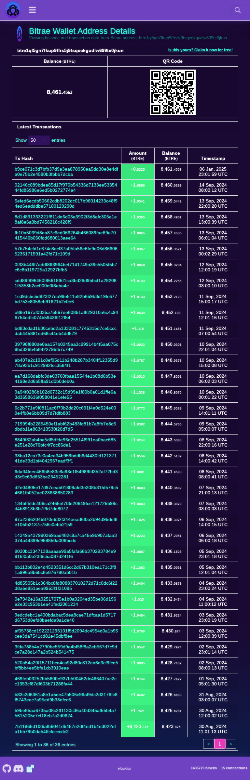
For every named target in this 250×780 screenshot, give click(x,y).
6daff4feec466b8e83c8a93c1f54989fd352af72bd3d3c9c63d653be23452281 (66, 474)
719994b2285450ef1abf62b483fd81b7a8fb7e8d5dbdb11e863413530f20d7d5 (65, 426)
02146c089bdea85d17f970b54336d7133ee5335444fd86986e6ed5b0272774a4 (66, 187)
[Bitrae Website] (30, 768)
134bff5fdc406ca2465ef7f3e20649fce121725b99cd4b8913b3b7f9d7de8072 (66, 506)
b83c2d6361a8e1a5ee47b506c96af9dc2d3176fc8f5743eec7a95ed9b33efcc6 (66, 697)
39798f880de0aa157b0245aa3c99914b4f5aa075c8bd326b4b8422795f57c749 (66, 347)
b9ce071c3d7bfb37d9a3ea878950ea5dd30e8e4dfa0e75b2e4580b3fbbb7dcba (66, 171)
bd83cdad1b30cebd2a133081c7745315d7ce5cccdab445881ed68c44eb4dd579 (66, 331)
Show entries (40, 140)
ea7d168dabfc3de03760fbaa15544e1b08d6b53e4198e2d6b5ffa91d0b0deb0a (65, 378)
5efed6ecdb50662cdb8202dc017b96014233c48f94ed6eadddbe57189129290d (66, 203)
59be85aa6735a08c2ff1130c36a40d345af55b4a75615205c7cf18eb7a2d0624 (66, 713)
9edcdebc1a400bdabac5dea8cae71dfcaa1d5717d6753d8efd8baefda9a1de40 (65, 617)
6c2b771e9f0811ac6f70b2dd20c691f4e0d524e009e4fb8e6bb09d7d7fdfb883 (65, 410)
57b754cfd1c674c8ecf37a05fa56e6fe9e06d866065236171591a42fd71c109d (66, 251)
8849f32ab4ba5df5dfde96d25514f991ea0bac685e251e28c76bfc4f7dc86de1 (65, 442)
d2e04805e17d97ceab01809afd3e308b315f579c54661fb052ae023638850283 (66, 490)
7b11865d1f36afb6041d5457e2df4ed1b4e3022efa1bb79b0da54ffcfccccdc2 (65, 729)
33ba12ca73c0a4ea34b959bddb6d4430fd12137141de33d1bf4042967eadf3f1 (66, 458)
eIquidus (124, 768)
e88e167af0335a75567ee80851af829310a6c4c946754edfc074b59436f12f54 (66, 315)
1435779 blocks (204, 768)
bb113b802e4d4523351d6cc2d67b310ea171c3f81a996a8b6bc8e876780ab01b (65, 570)
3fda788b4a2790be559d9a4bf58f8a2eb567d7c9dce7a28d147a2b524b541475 (66, 649)
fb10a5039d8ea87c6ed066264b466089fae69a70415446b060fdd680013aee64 (65, 235)
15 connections (234, 768)
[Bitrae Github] (6, 768)
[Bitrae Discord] (18, 768)
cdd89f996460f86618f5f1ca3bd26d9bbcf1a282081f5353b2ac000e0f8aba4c (66, 283)
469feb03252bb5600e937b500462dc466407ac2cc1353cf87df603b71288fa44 (66, 681)
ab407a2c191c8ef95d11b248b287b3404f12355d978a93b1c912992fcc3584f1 (66, 363)
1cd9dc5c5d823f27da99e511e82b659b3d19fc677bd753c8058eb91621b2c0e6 (66, 299)
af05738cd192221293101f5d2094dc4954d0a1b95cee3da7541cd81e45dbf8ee (66, 633)
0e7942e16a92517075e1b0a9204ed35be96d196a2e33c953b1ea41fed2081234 (65, 601)
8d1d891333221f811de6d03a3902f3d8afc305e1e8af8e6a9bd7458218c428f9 (66, 219)
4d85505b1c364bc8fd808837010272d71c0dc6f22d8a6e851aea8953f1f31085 (66, 585)
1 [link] (219, 744)
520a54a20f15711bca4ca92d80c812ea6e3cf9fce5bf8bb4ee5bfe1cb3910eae (66, 665)
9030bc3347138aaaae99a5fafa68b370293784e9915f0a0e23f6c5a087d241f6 (65, 554)
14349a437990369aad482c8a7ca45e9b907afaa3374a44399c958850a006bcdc (66, 538)
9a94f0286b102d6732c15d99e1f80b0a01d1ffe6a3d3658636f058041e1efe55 (65, 394)
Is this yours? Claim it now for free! (200, 50)
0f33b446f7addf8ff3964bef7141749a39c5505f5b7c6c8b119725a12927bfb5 (66, 267)
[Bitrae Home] (13, 10)
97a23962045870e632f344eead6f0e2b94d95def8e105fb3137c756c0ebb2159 (66, 522)
